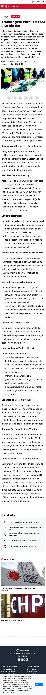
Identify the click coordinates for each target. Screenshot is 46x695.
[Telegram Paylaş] (26, 98)
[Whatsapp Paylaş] (31, 98)
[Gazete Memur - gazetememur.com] (11, 6)
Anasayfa (5, 17)
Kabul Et (39, 684)
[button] (2, 6)
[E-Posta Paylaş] (37, 98)
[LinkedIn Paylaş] (20, 98)
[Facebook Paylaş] (9, 98)
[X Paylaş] (15, 98)
